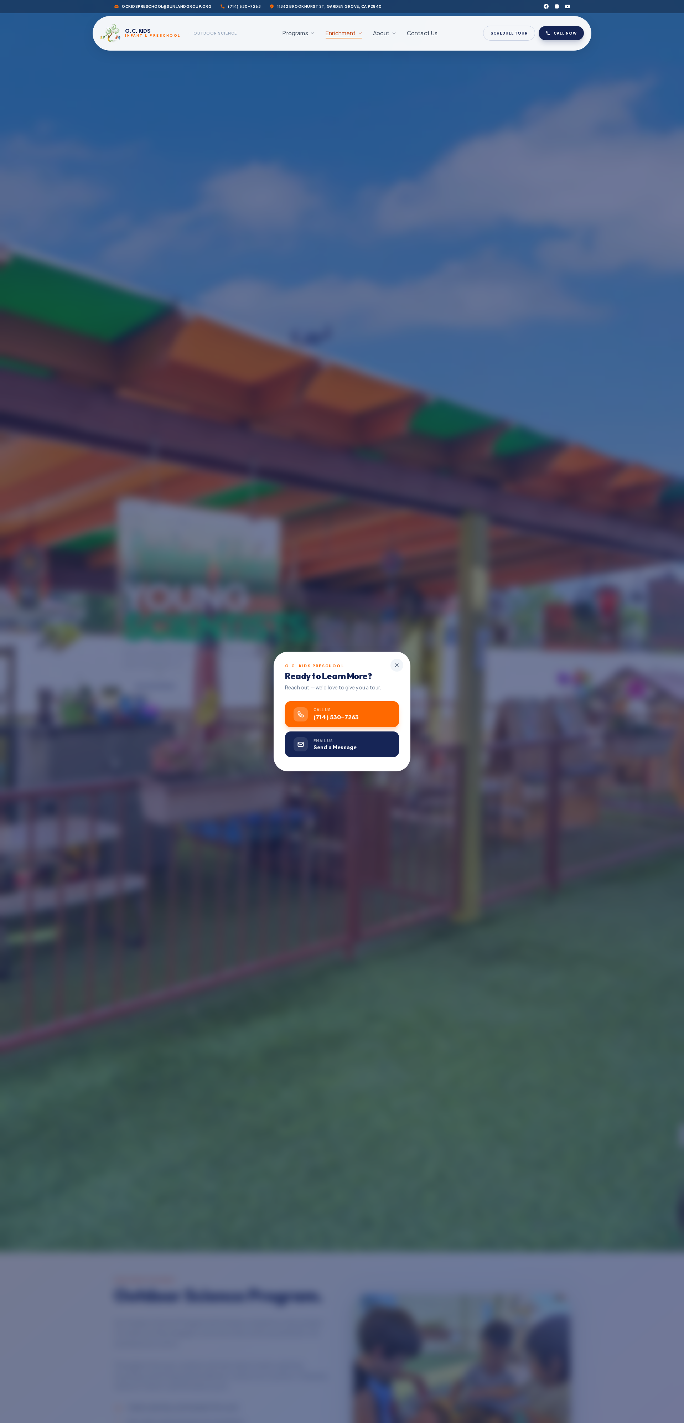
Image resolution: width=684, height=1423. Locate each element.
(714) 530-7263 (267, 767)
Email (354, 696)
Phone (355, 668)
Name (353, 724)
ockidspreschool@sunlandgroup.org (284, 777)
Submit (396, 759)
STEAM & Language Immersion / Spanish (396, 784)
